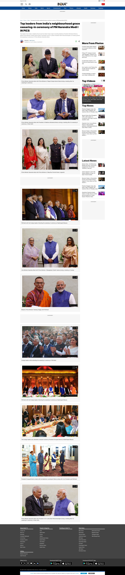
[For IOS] (99, 563)
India (36, 8)
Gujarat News (82, 547)
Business (93, 8)
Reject (91, 573)
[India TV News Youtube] (104, 0)
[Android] (100, 0)
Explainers (42, 543)
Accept (84, 573)
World (42, 8)
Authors (21, 545)
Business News (43, 545)
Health (85, 8)
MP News (81, 538)
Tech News (42, 541)
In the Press (22, 538)
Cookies (32, 573)
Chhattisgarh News (83, 545)
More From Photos (93, 43)
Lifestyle (78, 8)
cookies (77, 573)
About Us (22, 532)
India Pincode (23, 555)
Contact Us (22, 530)
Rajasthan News (95, 532)
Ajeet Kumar (32, 40)
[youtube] (31, 563)
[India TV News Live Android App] (55, 563)
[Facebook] (21, 563)
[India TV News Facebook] (101, 0)
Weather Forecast (24, 553)
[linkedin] (34, 563)
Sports (48, 8)
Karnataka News (82, 550)
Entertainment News (44, 538)
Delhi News (81, 532)
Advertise (22, 534)
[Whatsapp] (76, 41)
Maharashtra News (96, 530)
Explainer (101, 8)
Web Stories (22, 547)
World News (42, 532)
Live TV (21, 543)
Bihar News (81, 530)
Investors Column (24, 539)
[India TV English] (62, 4)
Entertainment (57, 8)
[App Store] (66, 563)
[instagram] (28, 563)
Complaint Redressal (24, 536)
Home (23, 8)
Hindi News (22, 541)
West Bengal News (96, 536)
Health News (42, 547)
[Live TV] (103, 4)
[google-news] (37, 563)
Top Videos (88, 81)
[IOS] (99, 0)
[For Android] (88, 563)
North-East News (82, 539)
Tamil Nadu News (82, 541)
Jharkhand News (82, 536)
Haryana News (82, 534)
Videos (30, 8)
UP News (81, 543)
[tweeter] (24, 563)
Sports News (42, 539)
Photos (71, 8)
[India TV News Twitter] (103, 0)
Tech (65, 8)
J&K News (81, 549)
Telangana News (95, 534)
